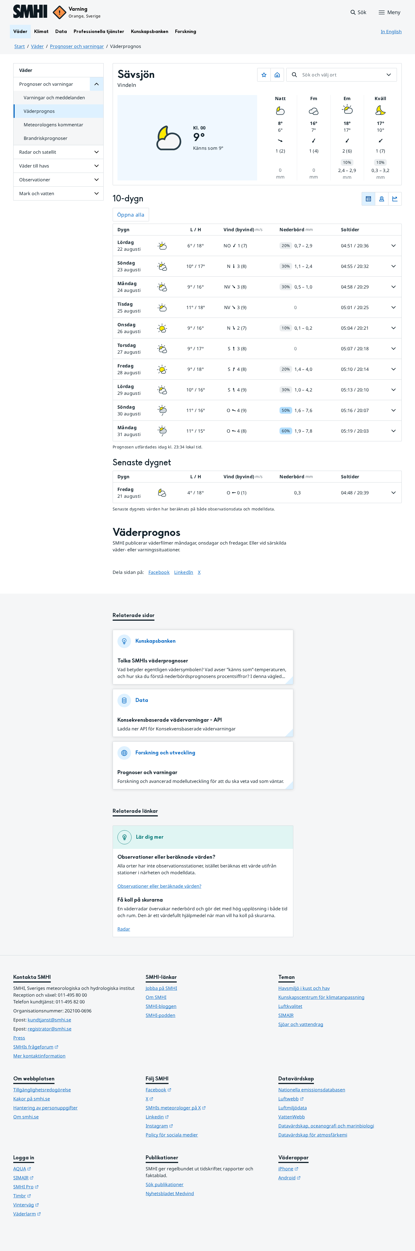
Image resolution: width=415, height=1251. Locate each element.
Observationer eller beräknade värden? (159, 886)
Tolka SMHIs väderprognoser (152, 660)
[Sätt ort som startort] (277, 75)
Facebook (159, 572)
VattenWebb (291, 1117)
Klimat (41, 31)
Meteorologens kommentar (53, 125)
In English (391, 31)
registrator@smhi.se (49, 1029)
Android (317, 1177)
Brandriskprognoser (45, 138)
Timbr (49, 1195)
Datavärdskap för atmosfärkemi (312, 1135)
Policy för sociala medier (172, 1135)
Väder (20, 31)
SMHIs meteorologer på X (203, 1107)
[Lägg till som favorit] (264, 75)
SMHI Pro (53, 1186)
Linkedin (185, 1116)
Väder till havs (34, 166)
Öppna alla (131, 214)
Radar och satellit (37, 152)
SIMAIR (286, 1015)
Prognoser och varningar (77, 46)
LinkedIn (183, 572)
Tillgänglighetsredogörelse (42, 1090)
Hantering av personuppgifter (45, 1108)
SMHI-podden (160, 1015)
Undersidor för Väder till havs (96, 166)
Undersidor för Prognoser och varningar (96, 84)
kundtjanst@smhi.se (49, 1020)
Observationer (34, 180)
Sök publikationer (165, 1184)
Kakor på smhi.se (31, 1099)
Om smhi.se (26, 1117)
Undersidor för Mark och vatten (96, 193)
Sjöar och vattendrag (300, 1024)
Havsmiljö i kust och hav (304, 988)
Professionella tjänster (99, 31)
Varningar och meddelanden (54, 97)
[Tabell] (368, 199)
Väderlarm (54, 1213)
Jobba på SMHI (161, 988)
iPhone (316, 1168)
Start (19, 46)
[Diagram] (395, 199)
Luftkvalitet (290, 1006)
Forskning (185, 31)
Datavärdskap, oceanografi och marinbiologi (326, 1126)
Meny (393, 12)
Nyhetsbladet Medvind (170, 1193)
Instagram (187, 1125)
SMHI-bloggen (161, 1006)
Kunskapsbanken (149, 31)
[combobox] (341, 74)
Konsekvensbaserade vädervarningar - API (169, 720)
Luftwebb (318, 1098)
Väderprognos (39, 111)
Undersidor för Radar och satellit (96, 152)
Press (19, 1038)
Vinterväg (53, 1204)
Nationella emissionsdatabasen (311, 1090)
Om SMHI (156, 997)
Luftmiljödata (292, 1108)
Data (61, 31)
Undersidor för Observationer (96, 179)
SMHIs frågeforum (63, 1046)
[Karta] (381, 199)
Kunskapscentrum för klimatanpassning (321, 997)
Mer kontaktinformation (39, 1056)
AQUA (49, 1168)
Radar (123, 929)
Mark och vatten (36, 193)
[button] (358, 12)
